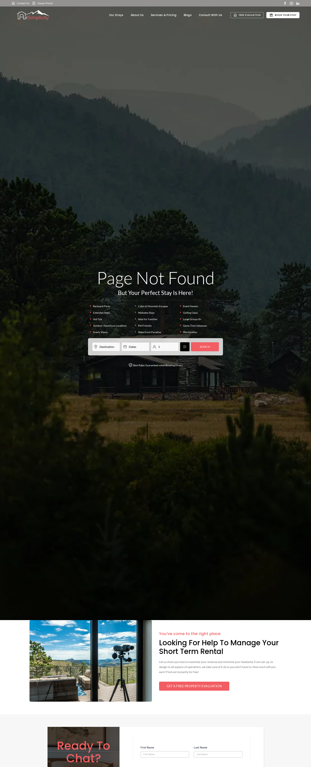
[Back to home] (33, 15)
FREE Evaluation (250, 15)
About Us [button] (137, 15)
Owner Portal (45, 3)
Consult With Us (210, 15)
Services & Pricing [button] (163, 15)
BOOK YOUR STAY (285, 15)
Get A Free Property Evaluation (194, 686)
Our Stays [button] (116, 15)
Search (205, 346)
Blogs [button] (188, 15)
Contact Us (23, 3)
